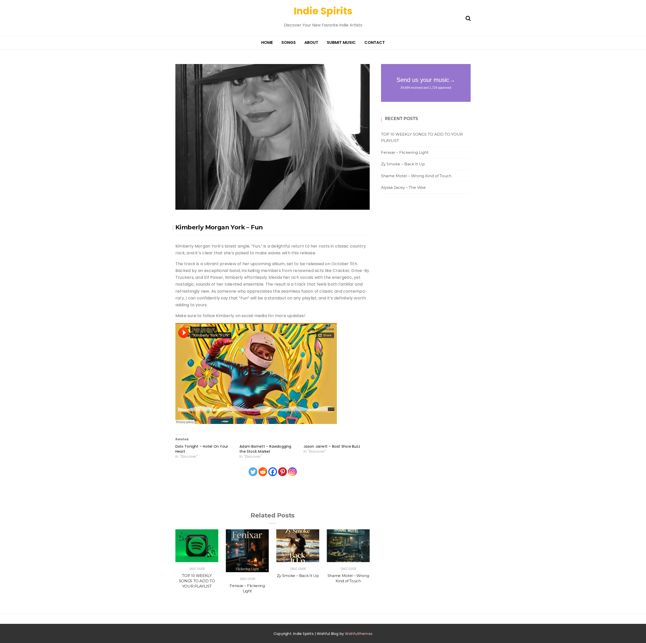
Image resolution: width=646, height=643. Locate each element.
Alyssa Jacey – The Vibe (403, 187)
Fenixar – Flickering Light (404, 152)
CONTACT (374, 42)
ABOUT (311, 42)
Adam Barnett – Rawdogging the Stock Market (265, 449)
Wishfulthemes (358, 633)
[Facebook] (272, 471)
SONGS (288, 42)
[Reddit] (262, 471)
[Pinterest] (282, 471)
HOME (267, 42)
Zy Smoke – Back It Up (298, 575)
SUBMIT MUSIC (341, 42)
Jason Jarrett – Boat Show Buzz (332, 446)
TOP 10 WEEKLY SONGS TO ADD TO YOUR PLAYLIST (197, 581)
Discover (197, 569)
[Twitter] (253, 471)
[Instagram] (292, 471)
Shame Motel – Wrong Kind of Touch (416, 175)
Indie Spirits (323, 11)
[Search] (468, 18)
